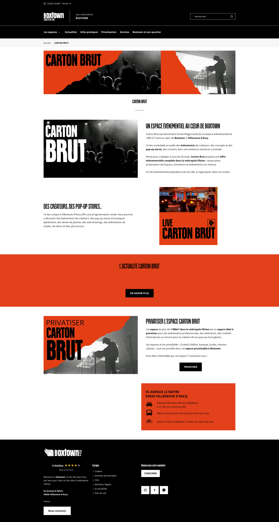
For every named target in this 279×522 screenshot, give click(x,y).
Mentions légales (103, 484)
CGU (97, 480)
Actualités (71, 32)
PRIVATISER (190, 367)
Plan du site (100, 493)
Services (124, 32)
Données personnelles (106, 475)
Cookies (98, 471)
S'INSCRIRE (150, 473)
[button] (59, 32)
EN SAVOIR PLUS (139, 293)
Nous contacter (57, 510)
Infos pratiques (89, 32)
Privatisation (108, 32)
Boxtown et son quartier (147, 32)
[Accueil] (54, 16)
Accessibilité (101, 488)
